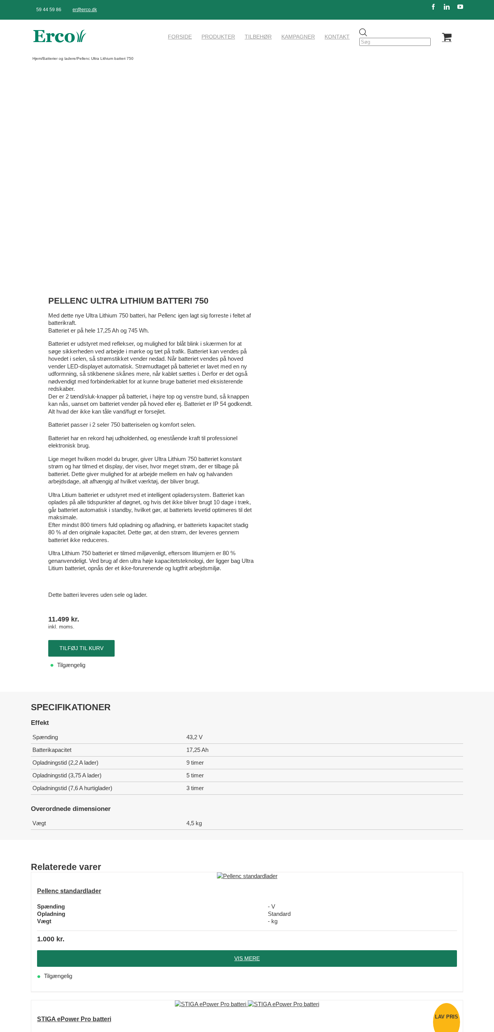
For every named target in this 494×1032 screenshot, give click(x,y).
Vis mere (247, 958)
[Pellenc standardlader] (247, 876)
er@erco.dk (85, 9)
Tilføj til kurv (81, 648)
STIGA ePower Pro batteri (74, 1019)
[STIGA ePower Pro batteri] (247, 1004)
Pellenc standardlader (69, 891)
